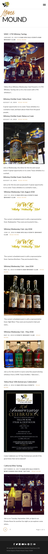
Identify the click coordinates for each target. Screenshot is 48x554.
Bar (39, 37)
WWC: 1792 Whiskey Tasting (15, 34)
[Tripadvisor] (34, 544)
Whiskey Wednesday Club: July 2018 (18, 229)
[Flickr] (20, 544)
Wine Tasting (24, 471)
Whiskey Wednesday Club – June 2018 (18, 266)
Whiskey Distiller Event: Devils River (17, 177)
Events (35, 37)
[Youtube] (22, 544)
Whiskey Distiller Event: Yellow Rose (17, 99)
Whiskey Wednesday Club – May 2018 (18, 332)
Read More (21, 39)
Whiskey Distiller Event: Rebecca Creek (18, 116)
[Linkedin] (25, 544)
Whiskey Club (10, 39)
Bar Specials (25, 37)
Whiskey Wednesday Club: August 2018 (19, 192)
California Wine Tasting (13, 466)
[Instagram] (31, 544)
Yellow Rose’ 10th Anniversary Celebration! (20, 382)
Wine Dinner (9, 471)
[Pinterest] (28, 544)
